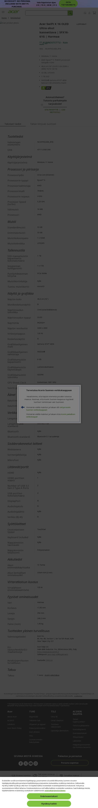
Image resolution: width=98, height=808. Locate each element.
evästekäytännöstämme (55, 790)
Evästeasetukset (49, 796)
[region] (49, 792)
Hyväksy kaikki (49, 803)
